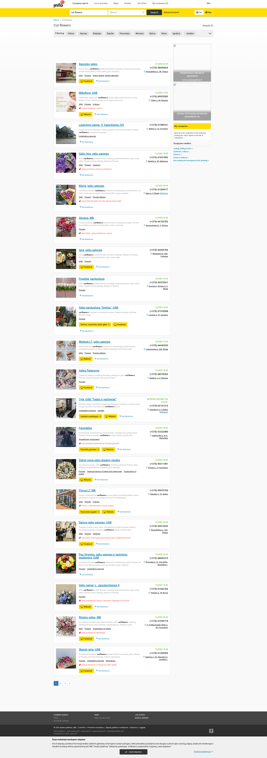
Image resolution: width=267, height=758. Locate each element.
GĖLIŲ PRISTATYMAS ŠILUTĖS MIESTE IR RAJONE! (101, 201)
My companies (160, 3)
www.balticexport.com (115, 731)
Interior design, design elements (105, 75)
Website (87, 114)
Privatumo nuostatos (95, 728)
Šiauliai (110, 33)
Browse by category (61, 721)
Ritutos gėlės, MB (90, 617)
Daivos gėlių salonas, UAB (95, 522)
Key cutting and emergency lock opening (190, 160)
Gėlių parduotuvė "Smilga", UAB (98, 307)
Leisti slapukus (135, 752)
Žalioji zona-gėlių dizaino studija (99, 460)
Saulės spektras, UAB (68, 728)
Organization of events (102, 629)
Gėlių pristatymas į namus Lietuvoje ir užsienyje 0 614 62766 (105, 601)
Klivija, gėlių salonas (91, 185)
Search (154, 12)
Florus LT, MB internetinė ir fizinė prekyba (98, 506)
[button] (210, 34)
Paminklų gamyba (88, 449)
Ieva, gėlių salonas (90, 250)
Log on (142, 728)
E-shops (96, 104)
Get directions (103, 81)
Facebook (88, 81)
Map (209, 12)
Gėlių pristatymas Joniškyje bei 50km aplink (99, 665)
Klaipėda (97, 33)
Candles (101, 411)
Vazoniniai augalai (89, 512)
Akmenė (139, 33)
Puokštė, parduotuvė (92, 278)
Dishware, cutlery (180, 152)
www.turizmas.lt (99, 731)
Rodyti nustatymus (202, 751)
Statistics (134, 728)
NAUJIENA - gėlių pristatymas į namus (97, 233)
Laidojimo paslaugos (89, 416)
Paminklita (85, 428)
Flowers (88, 75)
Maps (116, 3)
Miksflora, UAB (88, 93)
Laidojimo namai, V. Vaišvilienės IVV (101, 125)
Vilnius (71, 33)
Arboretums (110, 661)
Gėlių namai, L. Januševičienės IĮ (99, 585)
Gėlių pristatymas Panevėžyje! (93, 633)
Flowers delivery (99, 197)
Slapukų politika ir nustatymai (117, 728)
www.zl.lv (73, 734)
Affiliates (163, 193)
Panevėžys (125, 33)
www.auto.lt (86, 731)
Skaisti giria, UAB (89, 649)
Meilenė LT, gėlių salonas (94, 341)
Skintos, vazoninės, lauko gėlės (94, 324)
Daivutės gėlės (88, 64)
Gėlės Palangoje (89, 370)
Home (56, 718)
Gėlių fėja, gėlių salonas (94, 153)
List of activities (101, 3)
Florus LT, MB (87, 490)
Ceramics (96, 165)
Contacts (81, 728)
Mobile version (141, 718)
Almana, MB (86, 218)
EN (208, 3)
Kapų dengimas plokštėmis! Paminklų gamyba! (100, 443)
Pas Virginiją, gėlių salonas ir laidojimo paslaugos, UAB (103, 556)
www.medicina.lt (73, 731)
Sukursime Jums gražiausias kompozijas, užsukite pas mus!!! (106, 538)
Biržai (164, 33)
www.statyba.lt (59, 731)
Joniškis (190, 33)
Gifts (81, 75)
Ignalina (176, 33)
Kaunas (83, 33)
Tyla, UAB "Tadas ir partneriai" (97, 399)
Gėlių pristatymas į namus (92, 108)
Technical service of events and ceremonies (104, 471)
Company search (80, 3)
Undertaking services (87, 136)
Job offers (141, 3)
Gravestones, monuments (89, 439)
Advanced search (171, 12)
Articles (127, 3)
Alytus (152, 33)
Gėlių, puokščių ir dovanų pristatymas (97, 169)
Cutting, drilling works (182, 148)
